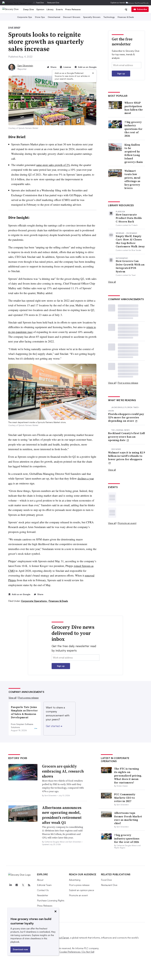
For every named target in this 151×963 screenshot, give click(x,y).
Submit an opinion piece (81, 890)
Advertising (74, 879)
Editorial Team (44, 885)
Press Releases (73, 9)
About (40, 879)
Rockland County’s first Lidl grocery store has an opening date (126, 436)
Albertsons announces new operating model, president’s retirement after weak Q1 (62, 815)
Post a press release (128, 382)
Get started (54, 726)
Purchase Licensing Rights (50, 900)
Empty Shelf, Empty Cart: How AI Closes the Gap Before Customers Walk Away (130, 241)
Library (50, 9)
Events (59, 9)
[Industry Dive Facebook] (17, 885)
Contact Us (43, 890)
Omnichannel (54, 17)
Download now (20, 949)
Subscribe (142, 9)
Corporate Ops (24, 17)
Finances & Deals (126, 17)
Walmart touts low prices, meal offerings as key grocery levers (132, 179)
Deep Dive (28, 9)
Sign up (121, 73)
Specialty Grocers (91, 17)
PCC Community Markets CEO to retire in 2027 (124, 797)
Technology (109, 17)
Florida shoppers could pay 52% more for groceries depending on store (126, 417)
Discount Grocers (71, 17)
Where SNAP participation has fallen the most (133, 108)
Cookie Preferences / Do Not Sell (76, 951)
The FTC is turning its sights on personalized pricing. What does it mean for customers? (128, 775)
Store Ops (40, 17)
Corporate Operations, (34, 600)
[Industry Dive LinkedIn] (11, 885)
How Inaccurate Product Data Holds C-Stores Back (129, 218)
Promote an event (127, 523)
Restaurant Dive (53, 2)
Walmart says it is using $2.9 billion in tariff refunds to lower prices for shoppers (126, 456)
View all (112, 281)
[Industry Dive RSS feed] (29, 885)
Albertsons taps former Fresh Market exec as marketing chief (128, 818)
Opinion (40, 9)
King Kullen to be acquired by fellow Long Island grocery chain (133, 153)
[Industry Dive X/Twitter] (23, 885)
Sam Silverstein (25, 65)
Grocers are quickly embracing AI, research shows (63, 771)
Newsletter (42, 895)
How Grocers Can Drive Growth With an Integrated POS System (130, 266)
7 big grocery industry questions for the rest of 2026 (133, 129)
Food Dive (40, 2)
